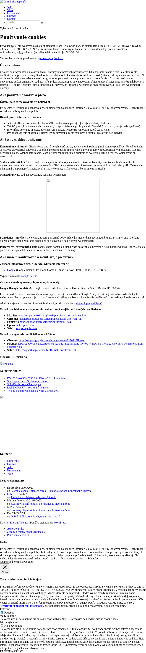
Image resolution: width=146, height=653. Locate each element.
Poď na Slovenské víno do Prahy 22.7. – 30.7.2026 (36, 377)
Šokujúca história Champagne (24, 384)
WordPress (60, 522)
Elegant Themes (19, 522)
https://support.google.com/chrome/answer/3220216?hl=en (52, 340)
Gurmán (11, 15)
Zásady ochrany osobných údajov (26, 531)
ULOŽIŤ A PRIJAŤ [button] (11, 651)
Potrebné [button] (5, 608)
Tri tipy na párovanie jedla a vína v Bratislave (32, 390)
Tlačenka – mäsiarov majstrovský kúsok (33, 497)
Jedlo (10, 7)
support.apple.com (26, 328)
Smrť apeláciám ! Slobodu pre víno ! (27, 381)
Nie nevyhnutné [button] (9, 622)
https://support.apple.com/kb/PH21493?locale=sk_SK (46, 349)
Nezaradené (13, 470)
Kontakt (11, 18)
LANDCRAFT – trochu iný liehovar (28, 387)
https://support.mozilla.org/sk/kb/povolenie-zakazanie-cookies (52, 315)
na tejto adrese (29, 275)
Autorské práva (15, 528)
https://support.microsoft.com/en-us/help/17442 (46, 321)
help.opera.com (25, 325)
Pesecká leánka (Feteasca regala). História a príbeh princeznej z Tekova (51, 490)
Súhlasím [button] (92, 558)
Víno (10, 10)
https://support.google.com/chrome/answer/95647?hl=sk (50, 318)
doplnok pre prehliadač (89, 303)
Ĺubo (10, 494)
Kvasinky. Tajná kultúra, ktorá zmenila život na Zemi (40, 503)
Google (11, 269)
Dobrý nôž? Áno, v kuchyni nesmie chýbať (35, 516)
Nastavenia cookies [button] (72, 558)
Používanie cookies (18, 534)
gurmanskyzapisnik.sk (50, 58)
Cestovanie (13, 13)
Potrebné (9, 612)
